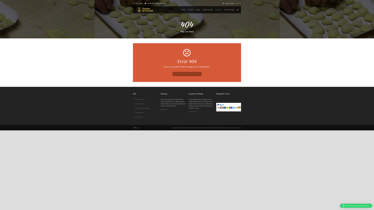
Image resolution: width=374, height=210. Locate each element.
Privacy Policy (139, 112)
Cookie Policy (139, 117)
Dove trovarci (229, 9)
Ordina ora (164, 109)
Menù (198, 9)
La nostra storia (140, 104)
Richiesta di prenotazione (142, 108)
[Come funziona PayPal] (228, 107)
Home (183, 9)
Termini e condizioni (235, 128)
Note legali (225, 128)
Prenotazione (208, 9)
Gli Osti (218, 9)
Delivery (191, 9)
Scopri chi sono (192, 111)
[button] (356, 206)
